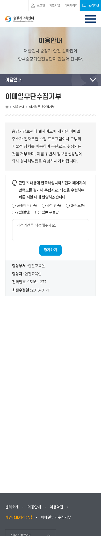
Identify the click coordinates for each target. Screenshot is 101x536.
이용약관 (56, 507)
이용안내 (34, 507)
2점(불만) (23, 212)
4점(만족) (54, 205)
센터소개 (12, 507)
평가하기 (50, 250)
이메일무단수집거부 (56, 517)
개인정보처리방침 (18, 517)
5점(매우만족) (27, 205)
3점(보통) (78, 205)
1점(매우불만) (50, 212)
